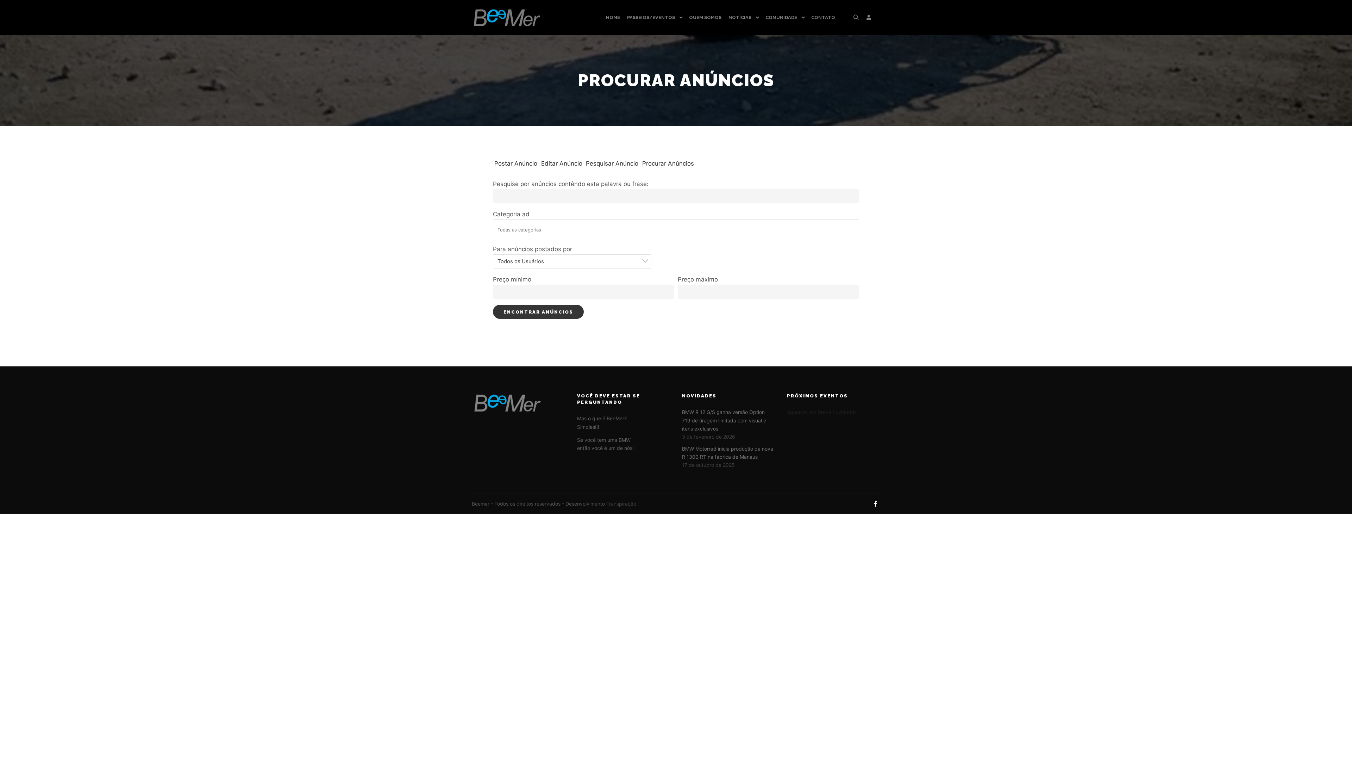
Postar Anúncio (515, 163)
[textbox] (678, 230)
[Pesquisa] (856, 17)
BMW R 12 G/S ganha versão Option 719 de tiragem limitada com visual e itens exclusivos (724, 420)
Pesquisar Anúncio (612, 163)
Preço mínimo (512, 279)
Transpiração (621, 504)
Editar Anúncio (561, 163)
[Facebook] (875, 503)
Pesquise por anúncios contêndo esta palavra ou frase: (571, 183)
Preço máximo (698, 279)
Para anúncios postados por (532, 249)
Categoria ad (511, 214)
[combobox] (572, 261)
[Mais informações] (868, 17)
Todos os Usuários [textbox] (520, 261)
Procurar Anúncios (668, 163)
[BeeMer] (507, 17)
